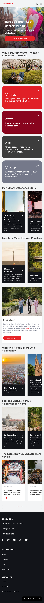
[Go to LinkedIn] (14, 540)
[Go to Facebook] (3, 540)
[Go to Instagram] (8, 540)
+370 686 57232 (8, 534)
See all (20, 507)
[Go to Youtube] (26, 540)
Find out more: (10, 338)
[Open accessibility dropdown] (37, 4)
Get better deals (18, 38)
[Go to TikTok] (20, 540)
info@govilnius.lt (8, 529)
